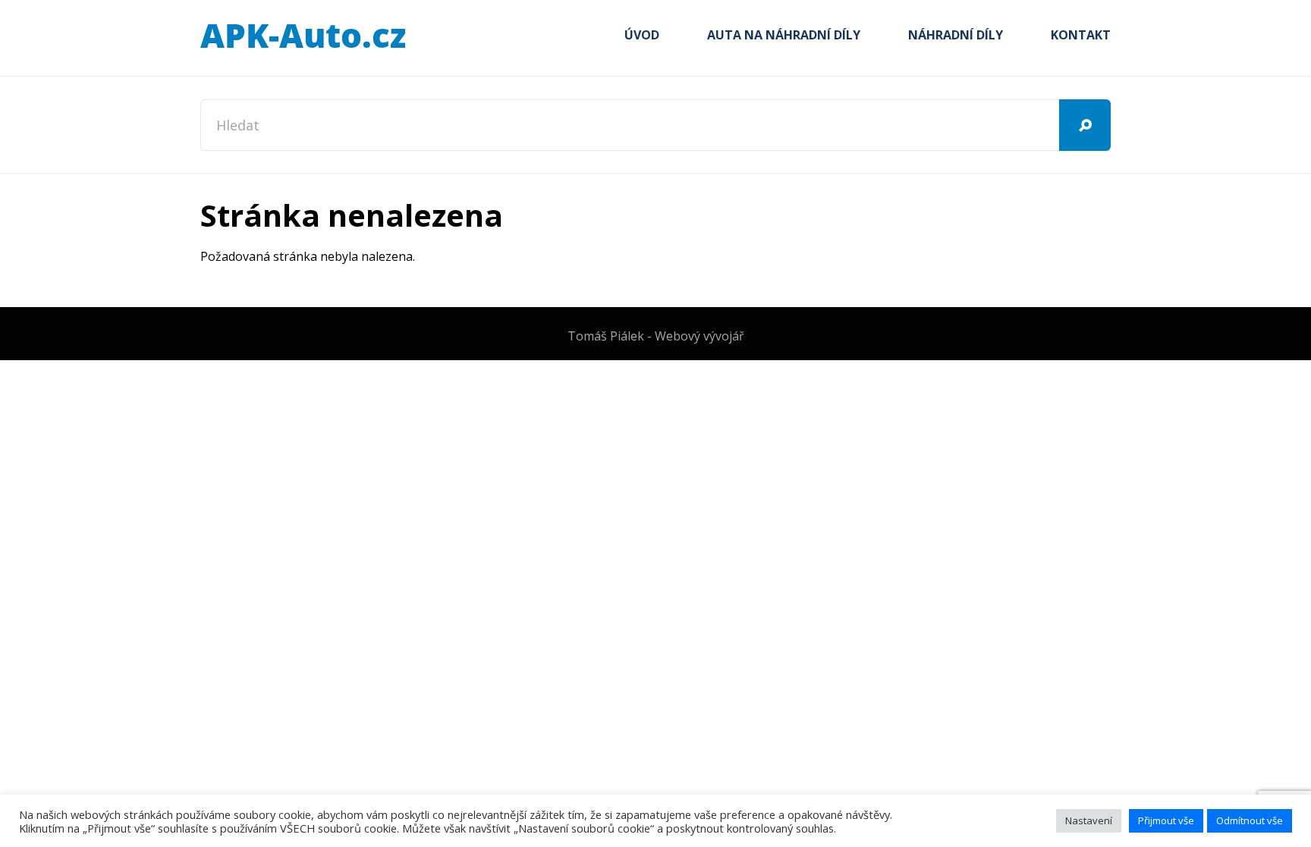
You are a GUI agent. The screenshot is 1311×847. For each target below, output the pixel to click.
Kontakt (1081, 35)
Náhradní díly (955, 35)
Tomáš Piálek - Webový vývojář (655, 336)
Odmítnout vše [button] (1249, 820)
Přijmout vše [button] (1166, 820)
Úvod (641, 35)
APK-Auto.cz (302, 36)
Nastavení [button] (1088, 820)
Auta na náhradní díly (783, 35)
